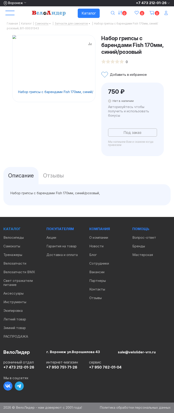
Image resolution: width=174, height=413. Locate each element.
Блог (93, 255)
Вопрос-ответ (144, 237)
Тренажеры (12, 255)
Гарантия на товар (61, 246)
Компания (99, 229)
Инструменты (14, 302)
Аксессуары (13, 293)
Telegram (19, 386)
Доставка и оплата (62, 255)
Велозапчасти (14, 263)
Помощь (140, 229)
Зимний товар (14, 328)
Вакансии (96, 272)
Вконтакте (7, 386)
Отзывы (95, 298)
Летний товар (14, 319)
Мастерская (142, 255)
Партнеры (97, 280)
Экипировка (13, 310)
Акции (51, 237)
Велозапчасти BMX (19, 272)
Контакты (97, 289)
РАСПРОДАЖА (15, 336)
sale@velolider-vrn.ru (137, 352)
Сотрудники (99, 263)
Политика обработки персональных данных (135, 407)
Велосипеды (13, 237)
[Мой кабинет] (166, 13)
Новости (96, 246)
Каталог (89, 13)
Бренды (138, 246)
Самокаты (11, 246)
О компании (98, 237)
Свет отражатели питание (18, 282)
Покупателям (60, 229)
